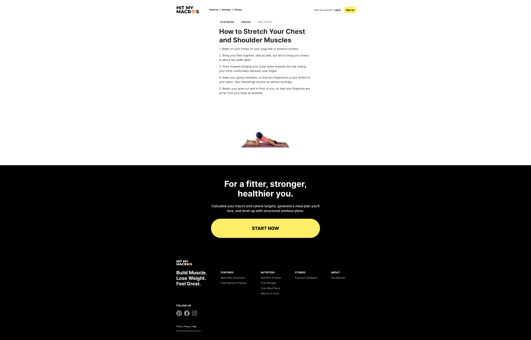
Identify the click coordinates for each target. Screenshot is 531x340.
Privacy (187, 326)
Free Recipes (269, 282)
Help (194, 326)
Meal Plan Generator (233, 277)
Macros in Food (270, 293)
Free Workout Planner (234, 282)
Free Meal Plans (270, 288)
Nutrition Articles (271, 277)
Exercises (245, 22)
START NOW (265, 228)
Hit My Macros (227, 22)
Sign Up (350, 10)
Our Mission (338, 277)
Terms (179, 326)
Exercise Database (306, 277)
